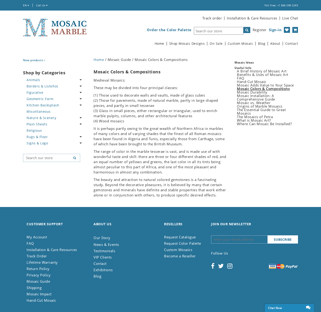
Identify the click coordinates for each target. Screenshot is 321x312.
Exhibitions (103, 269)
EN (25, 5)
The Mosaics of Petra (255, 116)
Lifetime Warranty (42, 262)
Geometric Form (40, 99)
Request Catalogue (180, 237)
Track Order (37, 256)
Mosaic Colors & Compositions (263, 88)
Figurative (35, 92)
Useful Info (243, 68)
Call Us (41, 5)
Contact (291, 43)
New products (33, 60)
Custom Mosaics (178, 249)
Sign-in (275, 29)
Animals (33, 80)
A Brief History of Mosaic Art (262, 71)
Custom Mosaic (240, 43)
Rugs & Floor (37, 137)
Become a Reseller (180, 256)
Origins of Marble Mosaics (259, 106)
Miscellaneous (39, 111)
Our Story (102, 237)
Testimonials (104, 250)
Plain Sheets (37, 124)
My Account (37, 237)
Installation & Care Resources (252, 18)
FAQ (240, 78)
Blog (261, 43)
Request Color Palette (182, 243)
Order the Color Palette (169, 30)
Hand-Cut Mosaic (251, 81)
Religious (34, 130)
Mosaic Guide (38, 281)
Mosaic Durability (252, 92)
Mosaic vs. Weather (253, 102)
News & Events (106, 244)
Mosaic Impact (39, 294)
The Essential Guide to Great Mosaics (261, 111)
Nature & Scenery (41, 118)
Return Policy (38, 268)
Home (159, 43)
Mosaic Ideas (244, 62)
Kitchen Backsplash (43, 105)
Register (259, 29)
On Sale (216, 43)
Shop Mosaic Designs (187, 43)
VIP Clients (103, 257)
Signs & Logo (37, 143)
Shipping (34, 287)
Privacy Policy (39, 275)
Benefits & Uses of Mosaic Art (262, 74)
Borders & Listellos (42, 86)
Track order (212, 18)
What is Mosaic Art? (254, 120)
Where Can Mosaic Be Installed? (264, 123)
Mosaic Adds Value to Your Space (265, 85)
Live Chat (290, 18)
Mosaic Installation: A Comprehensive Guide (256, 97)
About (275, 43)
